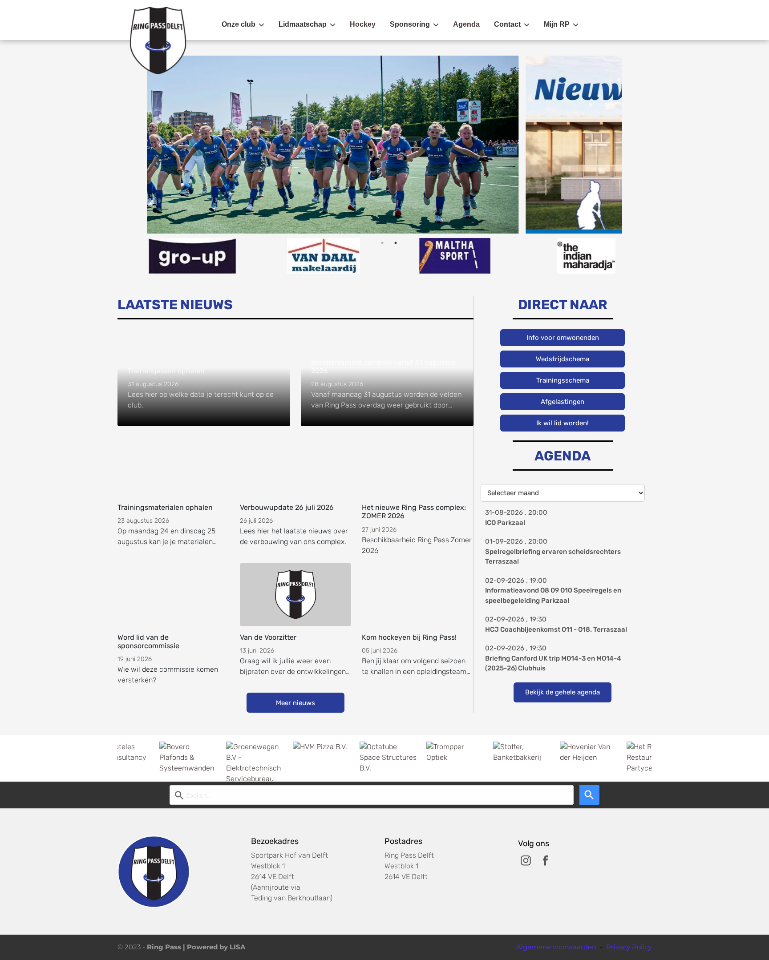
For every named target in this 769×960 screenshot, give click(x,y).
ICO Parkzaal (505, 523)
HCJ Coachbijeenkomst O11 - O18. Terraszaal (556, 629)
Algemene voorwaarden (556, 947)
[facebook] (545, 862)
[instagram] (526, 862)
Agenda (466, 24)
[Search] (589, 795)
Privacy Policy (629, 947)
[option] (470, 145)
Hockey (363, 24)
